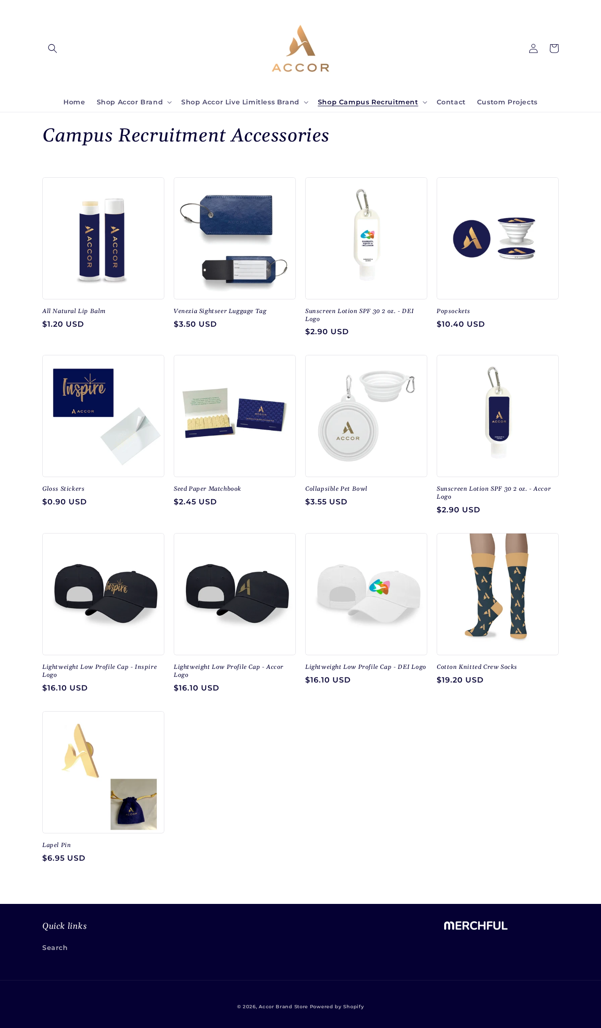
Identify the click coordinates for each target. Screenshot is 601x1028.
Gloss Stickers (63, 489)
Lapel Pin (56, 845)
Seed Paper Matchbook (207, 489)
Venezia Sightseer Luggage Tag (220, 311)
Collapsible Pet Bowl (336, 489)
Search (55, 947)
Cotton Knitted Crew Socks (477, 667)
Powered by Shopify (337, 1007)
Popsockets (453, 311)
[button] (52, 48)
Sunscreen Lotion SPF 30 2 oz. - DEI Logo (359, 315)
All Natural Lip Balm (74, 311)
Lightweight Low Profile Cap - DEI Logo (365, 667)
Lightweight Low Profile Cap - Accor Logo (229, 671)
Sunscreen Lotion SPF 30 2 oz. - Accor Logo (494, 493)
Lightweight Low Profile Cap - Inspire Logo (99, 671)
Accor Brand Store (283, 1007)
